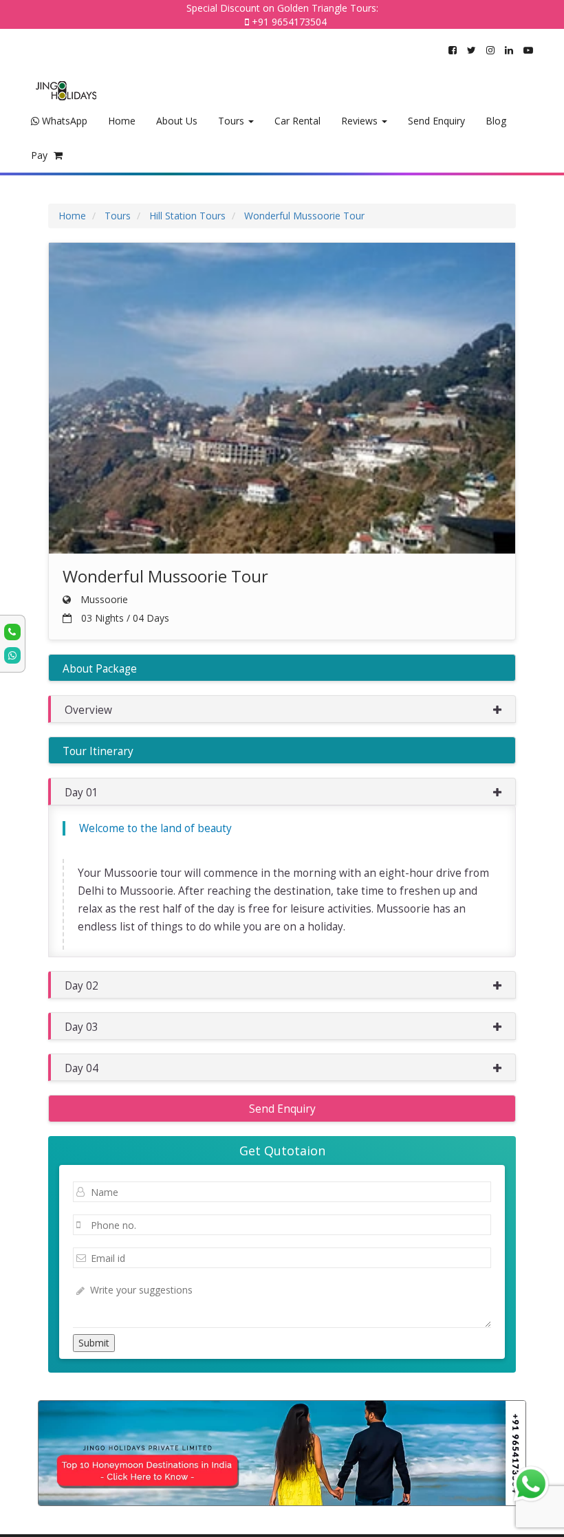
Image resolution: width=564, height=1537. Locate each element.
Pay (40, 155)
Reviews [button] (360, 120)
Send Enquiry (436, 120)
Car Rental (297, 120)
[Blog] (282, 1453)
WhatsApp (63, 120)
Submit (93, 1342)
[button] (282, 709)
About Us (176, 120)
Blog (496, 120)
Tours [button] (232, 120)
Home (121, 120)
